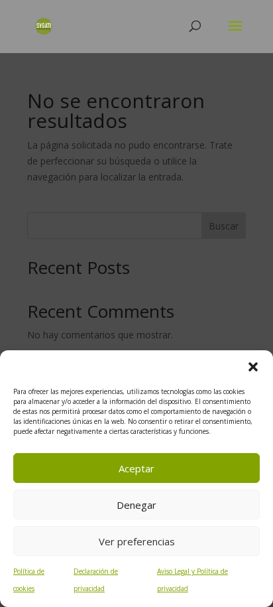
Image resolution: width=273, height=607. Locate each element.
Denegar (136, 504)
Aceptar (136, 468)
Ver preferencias (137, 541)
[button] (253, 366)
